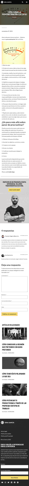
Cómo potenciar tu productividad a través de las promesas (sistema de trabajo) (14, 404)
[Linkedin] (11, 482)
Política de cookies (6, 433)
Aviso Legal (4, 431)
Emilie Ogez (11, 172)
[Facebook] (14, 482)
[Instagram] (5, 482)
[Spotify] (17, 482)
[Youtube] (2, 482)
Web (2, 307)
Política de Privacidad (7, 436)
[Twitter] (8, 482)
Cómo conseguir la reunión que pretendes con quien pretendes (13, 347)
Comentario (4, 275)
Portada (14, 17)
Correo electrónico (6, 300)
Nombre (3, 294)
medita (11, 73)
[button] (22, 2)
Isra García (7, 255)
